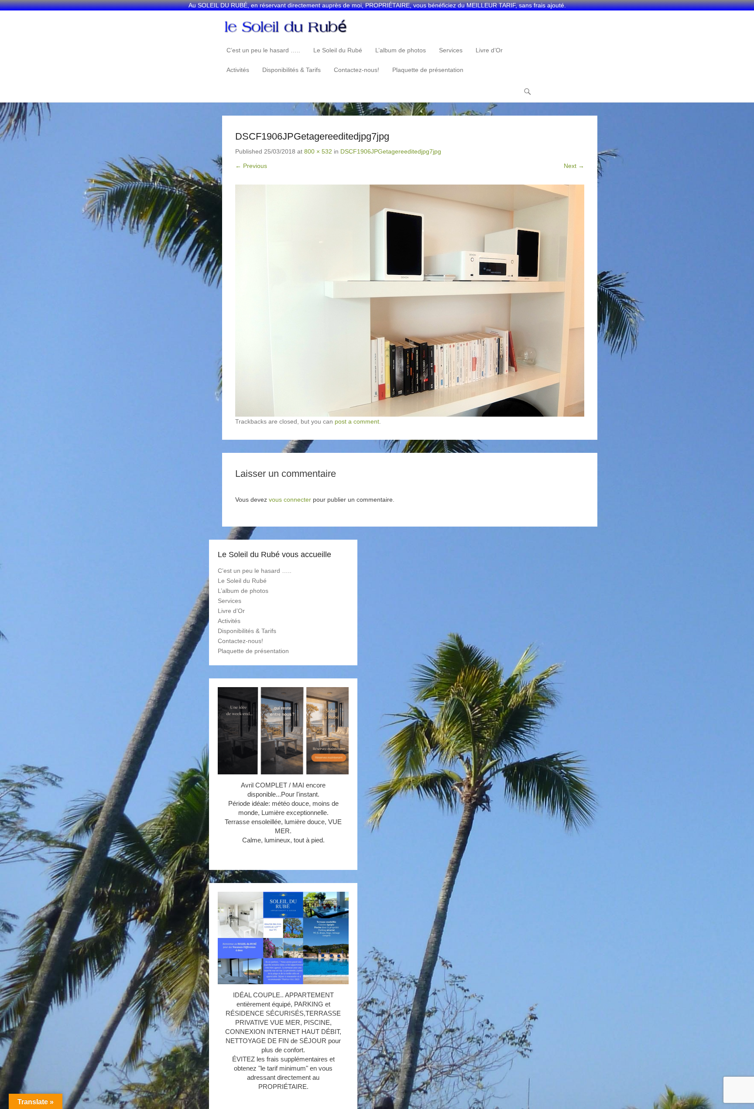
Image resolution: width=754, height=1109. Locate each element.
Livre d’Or (489, 50)
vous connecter (290, 499)
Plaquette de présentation (427, 69)
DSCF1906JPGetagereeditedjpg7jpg (390, 151)
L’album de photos (400, 50)
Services (451, 50)
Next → (574, 165)
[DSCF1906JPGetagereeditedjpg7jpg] (409, 301)
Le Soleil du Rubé (337, 50)
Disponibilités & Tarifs (291, 69)
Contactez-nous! (356, 69)
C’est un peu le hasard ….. (263, 50)
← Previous (251, 165)
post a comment (357, 421)
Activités (237, 69)
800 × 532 (318, 151)
